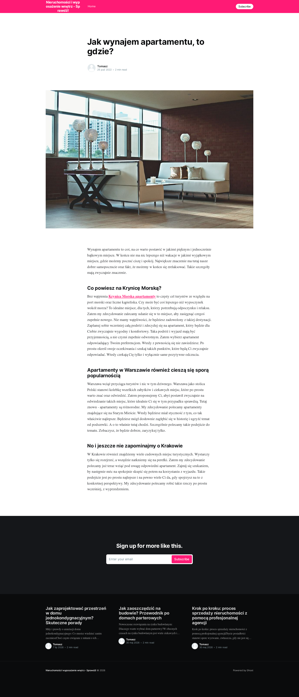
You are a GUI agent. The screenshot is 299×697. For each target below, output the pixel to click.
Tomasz (102, 66)
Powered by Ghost (243, 670)
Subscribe (244, 6)
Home (92, 6)
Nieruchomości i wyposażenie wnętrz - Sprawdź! (71, 670)
